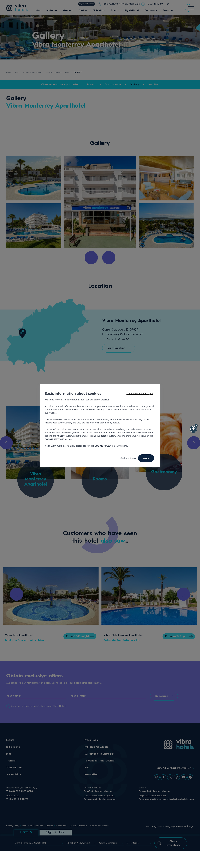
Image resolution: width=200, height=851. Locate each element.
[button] (193, 429)
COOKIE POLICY (103, 445)
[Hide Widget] (196, 425)
